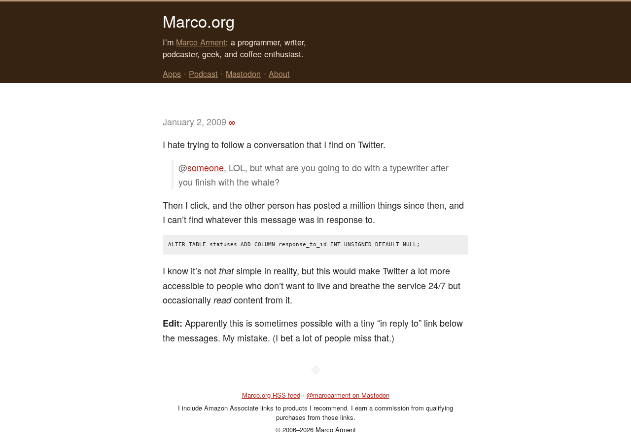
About (279, 73)
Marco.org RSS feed (271, 395)
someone (205, 167)
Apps (172, 73)
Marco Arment (201, 42)
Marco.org (199, 20)
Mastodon (243, 73)
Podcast (203, 73)
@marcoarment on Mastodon (348, 395)
